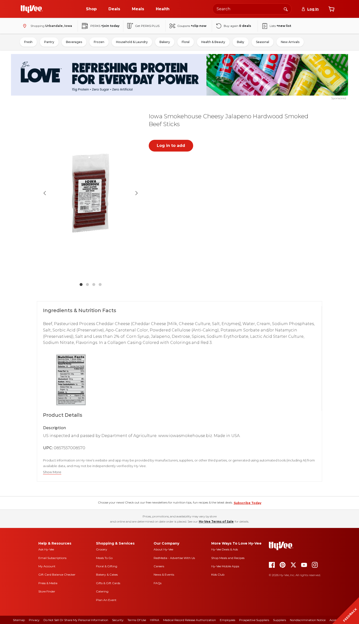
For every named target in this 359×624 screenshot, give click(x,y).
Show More (52, 472)
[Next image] (136, 193)
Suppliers (279, 620)
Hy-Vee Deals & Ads (224, 549)
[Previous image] (45, 193)
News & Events (164, 574)
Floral (186, 42)
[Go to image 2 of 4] (87, 284)
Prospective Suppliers (254, 620)
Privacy (34, 620)
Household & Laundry (132, 42)
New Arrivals (290, 42)
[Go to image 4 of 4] (100, 284)
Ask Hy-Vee (46, 549)
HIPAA (154, 620)
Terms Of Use (136, 620)
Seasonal (262, 42)
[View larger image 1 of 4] (91, 193)
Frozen (99, 42)
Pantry (49, 42)
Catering (102, 591)
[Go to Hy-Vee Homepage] (32, 9)
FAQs (157, 583)
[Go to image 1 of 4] (81, 284)
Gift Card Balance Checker (56, 574)
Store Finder (46, 591)
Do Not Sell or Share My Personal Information (75, 620)
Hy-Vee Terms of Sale (216, 521)
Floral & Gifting (106, 566)
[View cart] (331, 9)
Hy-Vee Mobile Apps (225, 566)
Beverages (74, 42)
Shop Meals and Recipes (227, 558)
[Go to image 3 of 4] (94, 284)
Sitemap (19, 620)
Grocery (101, 549)
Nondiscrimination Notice (308, 620)
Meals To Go (104, 558)
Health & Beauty (213, 42)
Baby (240, 42)
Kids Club (217, 574)
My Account (46, 566)
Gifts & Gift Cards (108, 583)
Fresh (28, 42)
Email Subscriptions (52, 558)
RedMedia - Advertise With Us (174, 558)
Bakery (164, 42)
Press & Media (47, 583)
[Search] (286, 9)
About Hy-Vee (163, 549)
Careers (159, 566)
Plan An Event (106, 600)
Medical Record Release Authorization (189, 620)
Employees (227, 620)
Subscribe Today (247, 503)
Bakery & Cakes (107, 574)
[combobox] (252, 8)
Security (118, 620)
